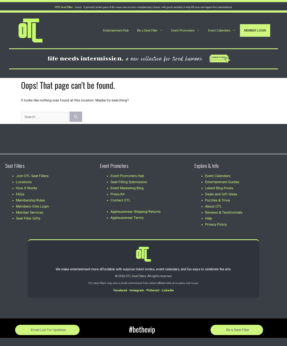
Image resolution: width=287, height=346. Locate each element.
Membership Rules (30, 200)
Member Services (29, 212)
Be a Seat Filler (147, 30)
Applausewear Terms (127, 218)
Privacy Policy (216, 224)
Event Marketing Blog (127, 188)
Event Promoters (183, 30)
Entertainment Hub (116, 30)
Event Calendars (219, 30)
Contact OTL (120, 200)
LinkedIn (168, 290)
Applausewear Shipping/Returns (136, 211)
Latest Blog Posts (219, 188)
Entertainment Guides (222, 182)
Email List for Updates (48, 330)
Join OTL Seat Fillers (32, 176)
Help (208, 218)
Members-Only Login (32, 206)
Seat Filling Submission (129, 182)
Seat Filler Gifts (28, 218)
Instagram (137, 290)
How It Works (26, 188)
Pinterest (152, 290)
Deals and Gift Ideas (221, 194)
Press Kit (118, 194)
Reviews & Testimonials (223, 212)
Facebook (120, 290)
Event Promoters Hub (127, 176)
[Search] (76, 117)
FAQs (20, 194)
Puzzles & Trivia (217, 200)
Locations (24, 182)
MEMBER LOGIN (255, 30)
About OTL (213, 206)
